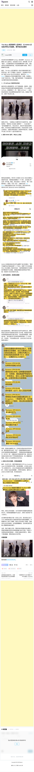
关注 (25, 55)
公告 (18, 5)
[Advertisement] (17, 26)
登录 (17, 744)
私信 (30, 55)
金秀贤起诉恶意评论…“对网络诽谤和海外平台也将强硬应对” (8, 576)
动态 (4, 50)
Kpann (21, 762)
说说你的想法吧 (10, 560)
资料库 (7, 5)
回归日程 (12, 5)
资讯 (2, 5)
